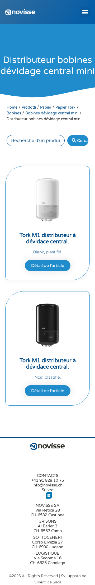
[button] (85, 12)
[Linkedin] (49, 495)
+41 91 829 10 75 (47, 480)
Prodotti (29, 107)
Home (12, 107)
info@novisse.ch (47, 485)
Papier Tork (65, 107)
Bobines (14, 113)
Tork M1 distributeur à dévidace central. (48, 238)
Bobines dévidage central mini (51, 113)
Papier (45, 107)
